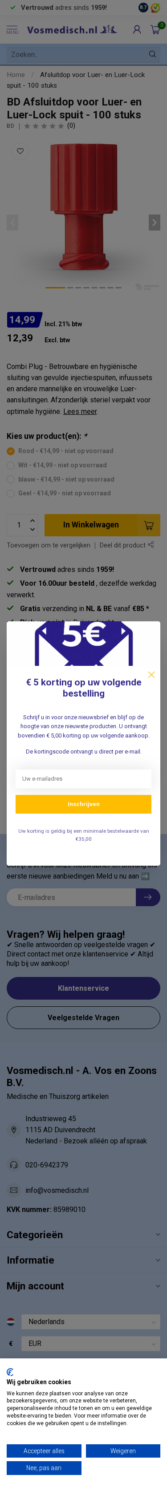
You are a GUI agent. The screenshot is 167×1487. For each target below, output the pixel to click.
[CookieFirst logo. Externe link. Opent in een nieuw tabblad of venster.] (10, 1372)
